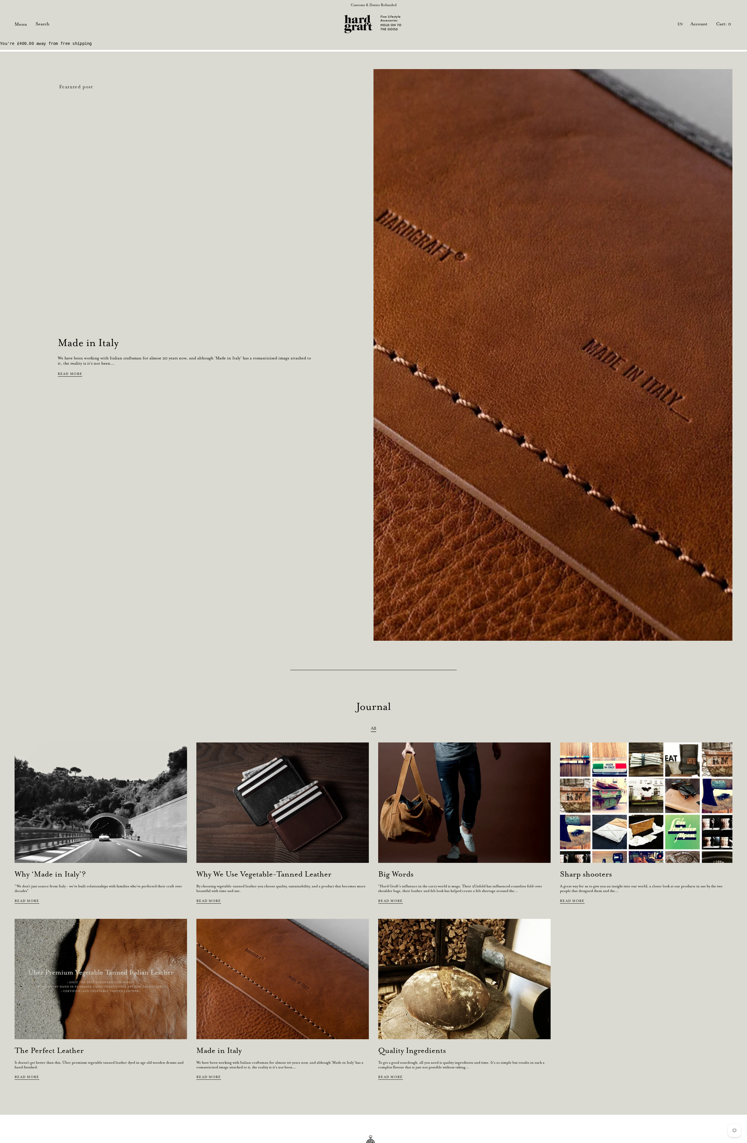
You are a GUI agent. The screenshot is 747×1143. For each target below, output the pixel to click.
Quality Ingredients (412, 1050)
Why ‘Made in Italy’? (50, 874)
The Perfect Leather (49, 1050)
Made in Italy (88, 342)
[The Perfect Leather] (101, 979)
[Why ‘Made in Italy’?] (101, 802)
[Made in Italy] (282, 979)
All (373, 728)
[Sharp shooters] (646, 802)
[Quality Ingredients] (464, 979)
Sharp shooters (586, 874)
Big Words (395, 874)
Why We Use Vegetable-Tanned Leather (263, 874)
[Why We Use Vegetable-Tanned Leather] (282, 802)
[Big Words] (464, 802)
